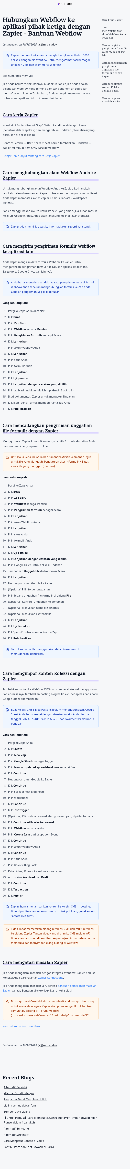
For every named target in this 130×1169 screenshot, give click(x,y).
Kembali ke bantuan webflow (21, 1026)
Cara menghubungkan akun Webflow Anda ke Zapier (114, 32)
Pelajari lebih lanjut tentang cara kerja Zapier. (31, 156)
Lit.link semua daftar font (20, 1105)
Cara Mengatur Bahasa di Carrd (24, 1141)
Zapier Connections (50, 977)
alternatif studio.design (19, 1093)
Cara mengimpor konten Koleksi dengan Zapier (112, 87)
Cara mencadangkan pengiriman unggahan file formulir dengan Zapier (114, 69)
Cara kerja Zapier (112, 20)
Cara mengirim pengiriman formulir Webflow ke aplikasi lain (114, 50)
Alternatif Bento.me (16, 1128)
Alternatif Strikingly (16, 1135)
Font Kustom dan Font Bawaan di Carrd (29, 1147)
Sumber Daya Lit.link (17, 1111)
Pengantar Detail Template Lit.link (25, 1099)
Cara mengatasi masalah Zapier (111, 99)
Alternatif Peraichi (15, 1087)
